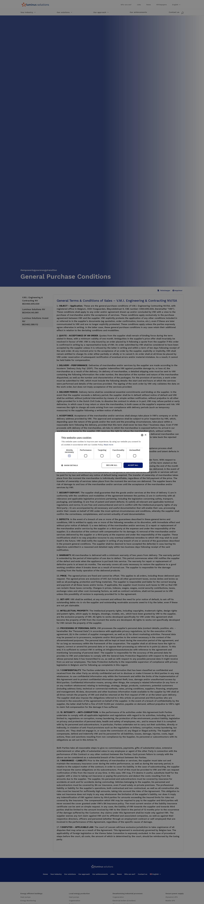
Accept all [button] (133, 465)
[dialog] (102, 452)
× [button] (145, 435)
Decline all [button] (111, 465)
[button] (69, 465)
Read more (108, 445)
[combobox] (142, 435)
